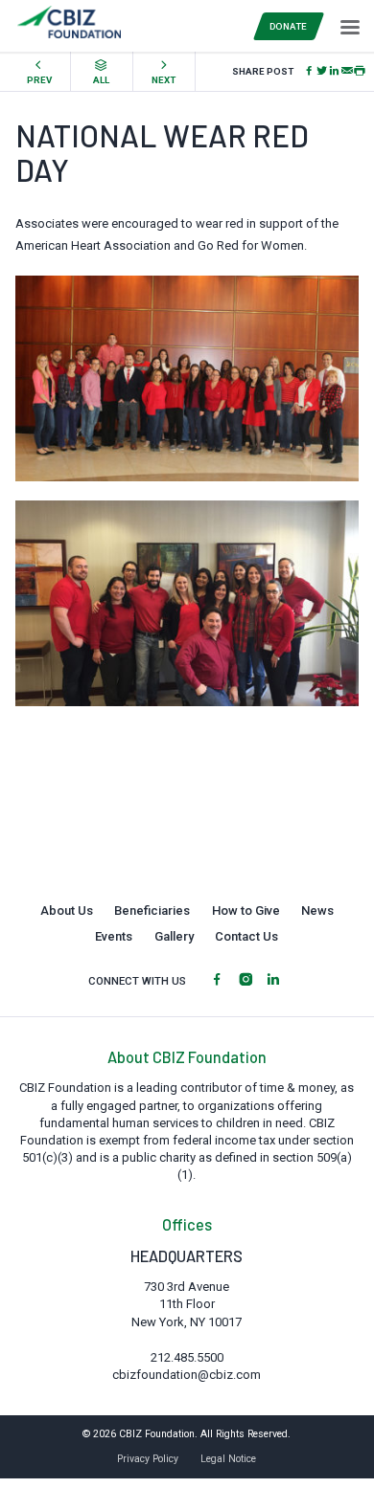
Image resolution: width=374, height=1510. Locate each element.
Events (113, 936)
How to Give (246, 910)
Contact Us (246, 936)
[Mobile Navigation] (348, 26)
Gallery (174, 936)
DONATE (288, 26)
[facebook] (216, 980)
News (317, 910)
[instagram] (245, 980)
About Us (66, 910)
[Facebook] (309, 71)
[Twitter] (322, 71)
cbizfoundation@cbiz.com (186, 1374)
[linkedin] (273, 980)
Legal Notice (228, 1459)
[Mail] (346, 71)
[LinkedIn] (334, 71)
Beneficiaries (152, 910)
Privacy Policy (147, 1459)
